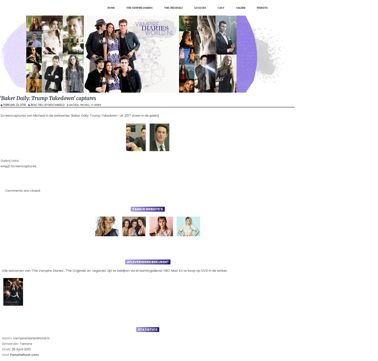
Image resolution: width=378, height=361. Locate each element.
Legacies (203, 7)
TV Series (99, 106)
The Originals (173, 7)
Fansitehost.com (24, 355)
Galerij (247, 7)
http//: (6, 167)
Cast (226, 7)
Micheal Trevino (80, 106)
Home (101, 7)
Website (271, 7)
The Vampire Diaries (134, 7)
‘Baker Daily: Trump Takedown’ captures (55, 98)
